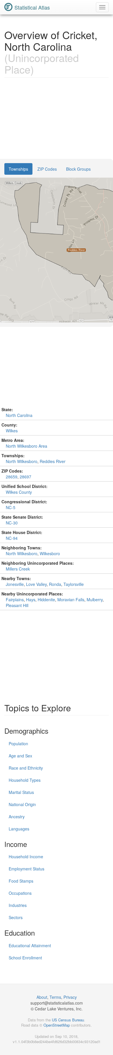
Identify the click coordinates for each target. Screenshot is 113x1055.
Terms (55, 997)
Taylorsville (73, 584)
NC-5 (10, 507)
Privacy (70, 997)
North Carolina (19, 415)
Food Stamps (21, 881)
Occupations (20, 893)
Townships (18, 169)
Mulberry (95, 599)
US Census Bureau (68, 1020)
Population (18, 743)
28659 (11, 477)
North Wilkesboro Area (26, 446)
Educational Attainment (30, 945)
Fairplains (15, 599)
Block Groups (78, 169)
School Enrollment (25, 958)
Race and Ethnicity (26, 768)
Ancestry (17, 816)
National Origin (22, 804)
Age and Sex (20, 756)
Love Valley (36, 584)
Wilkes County (19, 492)
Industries (18, 905)
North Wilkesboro (21, 461)
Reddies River (52, 461)
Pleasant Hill (17, 605)
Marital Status (21, 792)
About (42, 997)
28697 (25, 477)
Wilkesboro (50, 553)
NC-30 (12, 523)
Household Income (26, 856)
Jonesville (15, 584)
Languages (19, 829)
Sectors (16, 917)
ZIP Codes (47, 169)
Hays (30, 599)
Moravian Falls (70, 599)
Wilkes (12, 430)
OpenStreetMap (56, 1025)
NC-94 (12, 538)
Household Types (25, 780)
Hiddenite (46, 599)
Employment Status (26, 869)
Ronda (55, 584)
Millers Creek (18, 569)
